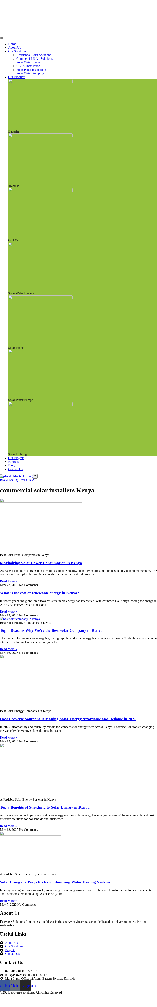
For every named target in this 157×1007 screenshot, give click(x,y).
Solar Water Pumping (30, 73)
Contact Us (15, 469)
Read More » (8, 581)
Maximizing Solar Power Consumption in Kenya (41, 563)
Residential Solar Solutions (33, 55)
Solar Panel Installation (31, 69)
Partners (13, 461)
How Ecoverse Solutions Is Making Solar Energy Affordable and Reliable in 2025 (68, 719)
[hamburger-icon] (1, 38)
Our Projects (16, 458)
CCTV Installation (28, 66)
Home (12, 44)
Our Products (16, 77)
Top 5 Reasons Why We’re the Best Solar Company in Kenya (51, 630)
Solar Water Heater (28, 62)
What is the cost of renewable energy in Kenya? (39, 593)
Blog (11, 465)
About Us (14, 47)
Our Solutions (17, 51)
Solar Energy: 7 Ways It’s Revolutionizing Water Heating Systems (55, 882)
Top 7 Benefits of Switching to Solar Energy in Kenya (45, 807)
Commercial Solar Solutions (34, 58)
